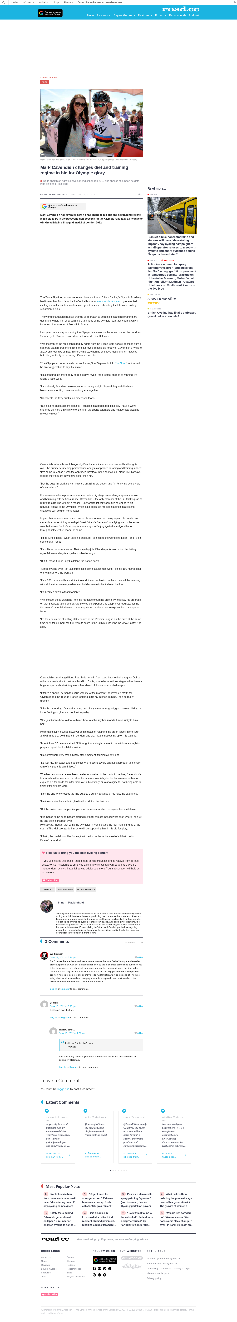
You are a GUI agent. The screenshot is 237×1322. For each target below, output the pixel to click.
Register (65, 989)
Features (46, 1272)
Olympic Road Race (86, 889)
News (44, 1261)
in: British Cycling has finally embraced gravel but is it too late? (171, 1155)
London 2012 (47, 889)
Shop (69, 1272)
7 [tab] (126, 1170)
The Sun (120, 363)
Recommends (74, 1268)
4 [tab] (118, 1170)
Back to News (50, 77)
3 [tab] (115, 1170)
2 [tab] (113, 1170)
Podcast (71, 1265)
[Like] (135, 957)
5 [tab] (121, 1170)
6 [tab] (124, 1170)
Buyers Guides (49, 1268)
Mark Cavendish (65, 889)
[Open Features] (151, 15)
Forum (70, 1257)
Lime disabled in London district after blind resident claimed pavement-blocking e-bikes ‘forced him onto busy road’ (99, 1221)
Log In (53, 989)
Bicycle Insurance (76, 1276)
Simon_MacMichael (71, 902)
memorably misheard (109, 301)
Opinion (71, 1261)
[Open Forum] (165, 15)
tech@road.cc (170, 1263)
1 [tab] (110, 1170)
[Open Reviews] (110, 15)
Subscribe (52, 880)
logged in (63, 1089)
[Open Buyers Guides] (134, 15)
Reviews (45, 1265)
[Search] (3, 2)
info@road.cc (173, 1258)
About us (45, 1257)
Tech (43, 1276)
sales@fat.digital (182, 1268)
